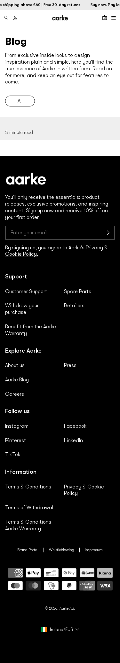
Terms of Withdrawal (29, 508)
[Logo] (60, 18)
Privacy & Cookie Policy (84, 490)
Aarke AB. (67, 608)
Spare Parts (77, 291)
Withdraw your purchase (22, 309)
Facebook (75, 426)
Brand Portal (27, 550)
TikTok (12, 454)
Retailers (74, 305)
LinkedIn (73, 440)
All (20, 101)
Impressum (94, 550)
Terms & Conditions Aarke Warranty (28, 525)
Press (70, 365)
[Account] (15, 18)
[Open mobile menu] (113, 18)
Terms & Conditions (28, 487)
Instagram (16, 426)
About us (15, 365)
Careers (14, 394)
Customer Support (26, 291)
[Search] (6, 18)
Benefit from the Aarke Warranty (30, 330)
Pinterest (15, 440)
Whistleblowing (61, 550)
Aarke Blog (17, 380)
